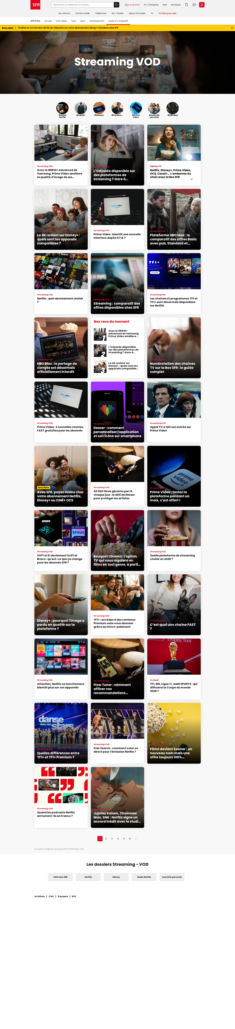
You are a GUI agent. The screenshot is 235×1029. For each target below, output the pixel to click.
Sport (82, 21)
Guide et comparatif (118, 21)
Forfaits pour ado (167, 13)
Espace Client (202, 5)
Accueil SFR (35, 5)
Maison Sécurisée (137, 13)
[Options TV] (174, 155)
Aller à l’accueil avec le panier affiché (186, 4)
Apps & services (132, 4)
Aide (165, 4)
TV (152, 13)
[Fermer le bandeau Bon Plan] (232, 28)
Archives (40, 896)
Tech (73, 21)
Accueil (48, 21)
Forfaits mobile (83, 13)
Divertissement (97, 21)
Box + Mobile (117, 13)
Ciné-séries (61, 21)
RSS (74, 896)
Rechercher (116, 4)
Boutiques (176, 4)
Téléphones (100, 13)
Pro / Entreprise (151, 4)
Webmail (194, 4)
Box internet (64, 13)
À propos (63, 896)
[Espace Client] (201, 5)
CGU (51, 896)
